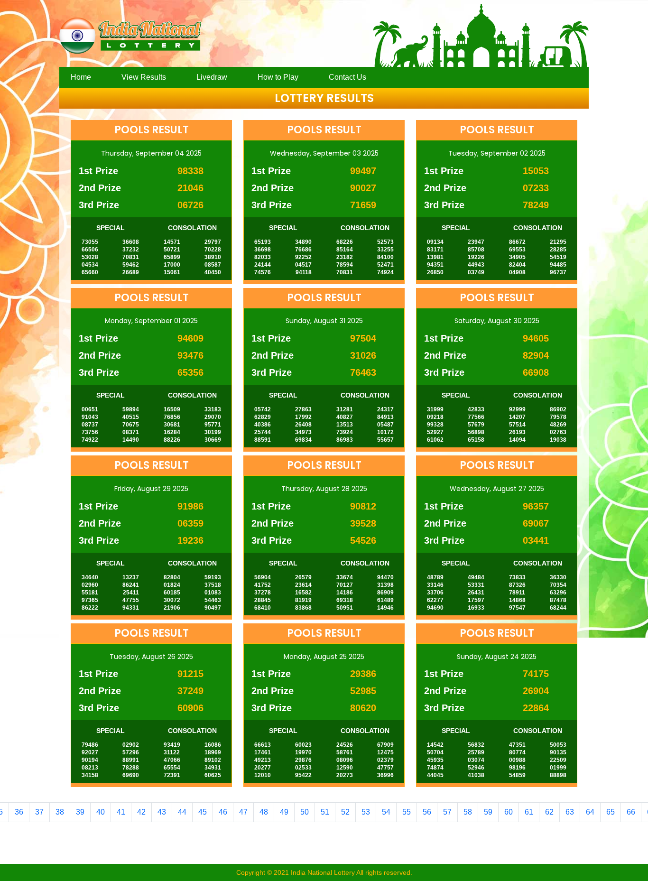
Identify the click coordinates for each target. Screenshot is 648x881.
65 (610, 812)
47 (243, 812)
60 (508, 812)
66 (631, 812)
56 (427, 812)
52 (345, 812)
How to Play (278, 77)
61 (529, 812)
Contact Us (347, 77)
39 (80, 812)
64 (590, 812)
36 (19, 812)
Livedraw (211, 77)
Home (81, 77)
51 (325, 812)
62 (549, 812)
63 (569, 812)
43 (161, 812)
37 (39, 812)
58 (467, 812)
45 (202, 812)
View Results (143, 77)
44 (182, 812)
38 (60, 812)
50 (304, 812)
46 (223, 812)
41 (121, 812)
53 (365, 812)
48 (263, 812)
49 (284, 812)
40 (100, 812)
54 (386, 812)
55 (406, 812)
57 (447, 812)
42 (141, 812)
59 (488, 812)
